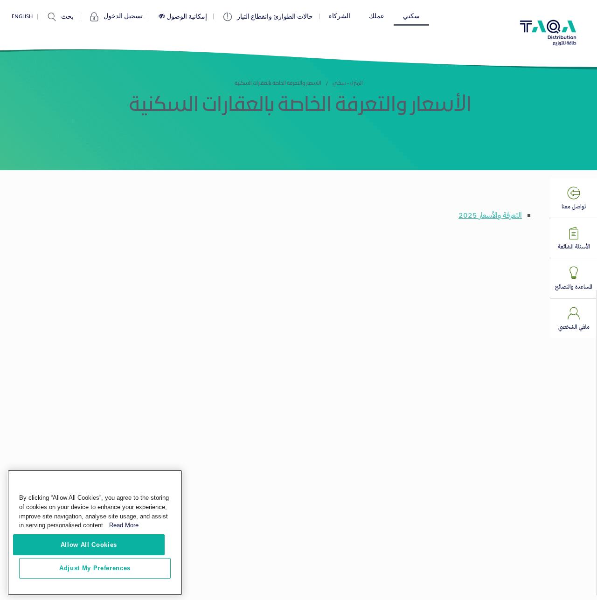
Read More (124, 525)
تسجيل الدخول (123, 16)
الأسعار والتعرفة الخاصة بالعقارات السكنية (278, 83)
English (22, 16)
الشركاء (339, 16)
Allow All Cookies (89, 544)
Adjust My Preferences (95, 568)
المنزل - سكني (348, 83)
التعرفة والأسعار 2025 (490, 215)
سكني (411, 16)
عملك (376, 16)
